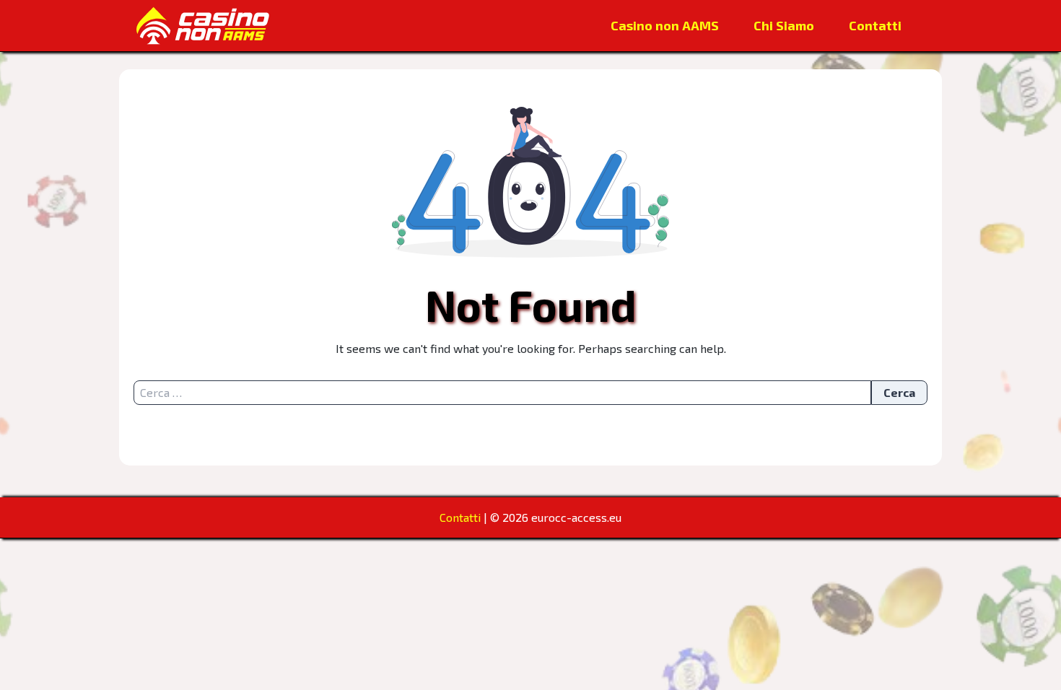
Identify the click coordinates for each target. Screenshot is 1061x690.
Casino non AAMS (665, 25)
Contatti (875, 25)
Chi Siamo (784, 25)
